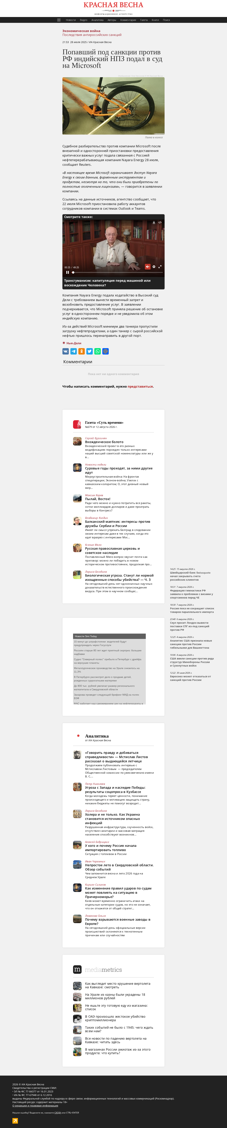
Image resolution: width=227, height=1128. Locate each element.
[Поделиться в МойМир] (105, 351)
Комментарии (128, 20)
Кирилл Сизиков (95, 884)
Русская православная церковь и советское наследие (112, 550)
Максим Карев (94, 495)
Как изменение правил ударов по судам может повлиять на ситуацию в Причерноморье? (118, 892)
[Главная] (113, 8)
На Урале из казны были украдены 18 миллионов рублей (115, 996)
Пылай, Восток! (97, 499)
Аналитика (97, 20)
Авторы (112, 20)
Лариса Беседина (96, 571)
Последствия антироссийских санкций (91, 35)
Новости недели (95, 464)
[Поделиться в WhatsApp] (97, 351)
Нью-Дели (74, 343)
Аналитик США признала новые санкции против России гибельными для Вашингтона (191, 644)
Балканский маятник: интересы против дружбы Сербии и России (117, 523)
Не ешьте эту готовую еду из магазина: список (116, 1007)
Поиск (166, 20)
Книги (155, 20)
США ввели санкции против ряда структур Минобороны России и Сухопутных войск (192, 662)
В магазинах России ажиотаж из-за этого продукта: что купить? (118, 1051)
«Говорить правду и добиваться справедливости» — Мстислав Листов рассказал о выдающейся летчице (116, 756)
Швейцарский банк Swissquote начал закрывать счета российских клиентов (190, 576)
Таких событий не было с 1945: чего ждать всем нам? (119, 1029)
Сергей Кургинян (96, 438)
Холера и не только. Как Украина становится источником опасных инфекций (112, 818)
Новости (71, 20)
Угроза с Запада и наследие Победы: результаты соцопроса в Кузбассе (115, 789)
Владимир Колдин (96, 518)
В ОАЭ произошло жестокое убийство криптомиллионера (115, 1018)
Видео (83, 20)
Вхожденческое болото (104, 442)
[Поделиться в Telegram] (73, 351)
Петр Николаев (95, 784)
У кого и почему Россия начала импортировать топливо (111, 847)
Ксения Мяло (93, 544)
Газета (144, 20)
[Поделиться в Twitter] (89, 351)
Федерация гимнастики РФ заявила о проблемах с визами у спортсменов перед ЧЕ (191, 594)
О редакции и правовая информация (35, 1105)
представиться (140, 386)
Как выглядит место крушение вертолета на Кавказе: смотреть (117, 985)
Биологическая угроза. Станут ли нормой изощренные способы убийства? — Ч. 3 (119, 577)
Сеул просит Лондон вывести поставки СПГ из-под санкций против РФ (189, 626)
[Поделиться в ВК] (65, 351)
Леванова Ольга (95, 915)
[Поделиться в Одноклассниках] (81, 351)
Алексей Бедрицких (97, 842)
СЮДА (57, 1112)
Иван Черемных (95, 861)
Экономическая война (81, 31)
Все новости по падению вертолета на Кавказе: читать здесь (116, 1040)
